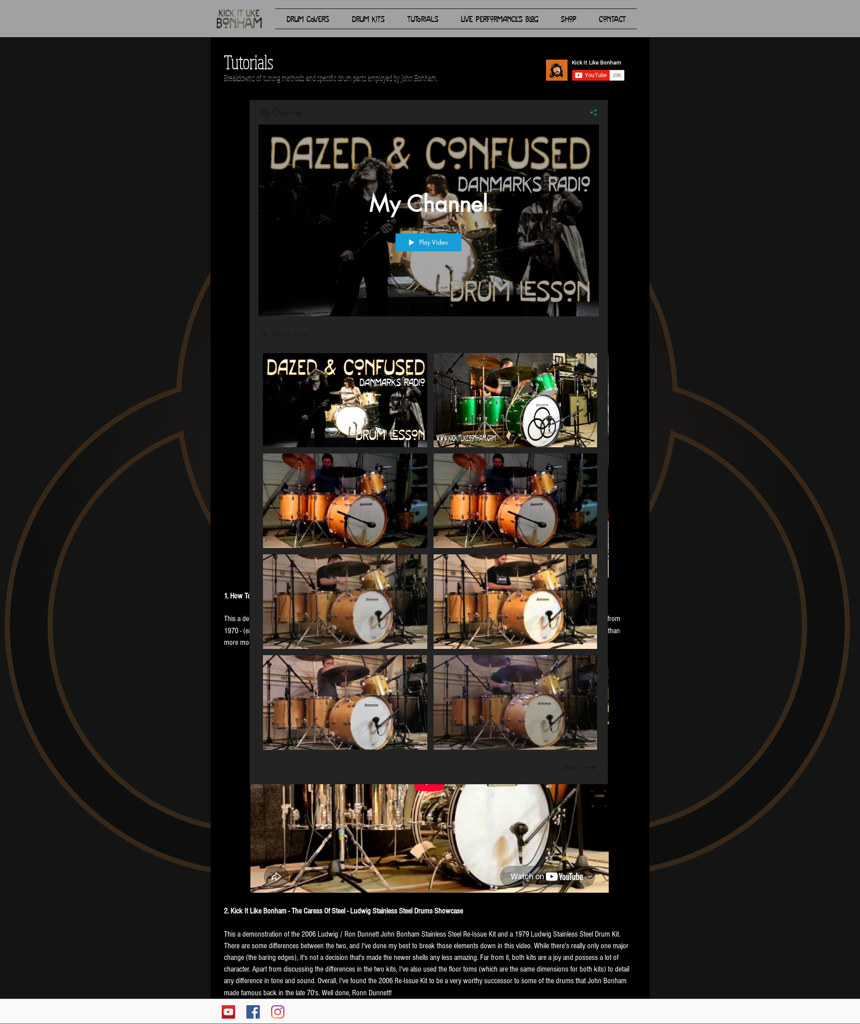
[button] (307, 19)
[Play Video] (345, 400)
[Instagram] (277, 1012)
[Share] (590, 112)
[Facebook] (253, 1012)
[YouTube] (228, 1012)
